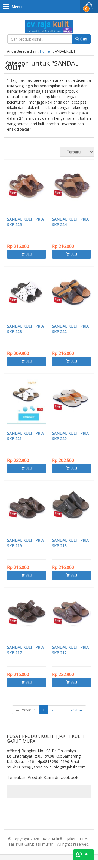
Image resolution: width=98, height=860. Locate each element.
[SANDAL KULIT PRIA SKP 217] (26, 617)
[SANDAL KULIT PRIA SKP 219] (26, 510)
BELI (28, 253)
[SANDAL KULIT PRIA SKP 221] (26, 402)
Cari (83, 38)
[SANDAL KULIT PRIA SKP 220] (71, 403)
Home (45, 51)
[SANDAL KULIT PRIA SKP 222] (71, 296)
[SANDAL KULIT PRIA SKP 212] (71, 617)
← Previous (26, 709)
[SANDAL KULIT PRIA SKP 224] (71, 189)
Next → (76, 709)
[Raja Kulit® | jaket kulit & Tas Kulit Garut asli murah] (49, 25)
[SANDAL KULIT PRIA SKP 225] (26, 189)
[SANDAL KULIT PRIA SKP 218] (71, 510)
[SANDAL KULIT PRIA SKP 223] (26, 296)
